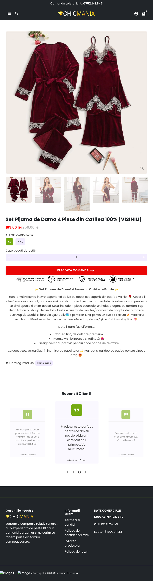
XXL (20, 242)
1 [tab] (67, 472)
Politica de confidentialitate (77, 532)
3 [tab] (79, 472)
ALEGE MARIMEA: (19, 235)
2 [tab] (73, 472)
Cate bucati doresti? (21, 250)
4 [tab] (85, 472)
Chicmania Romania (65, 573)
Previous (9, 433)
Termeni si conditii (72, 522)
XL (9, 242)
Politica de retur (76, 551)
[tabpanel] (77, 432)
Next (142, 102)
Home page (44, 363)
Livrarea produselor (73, 543)
